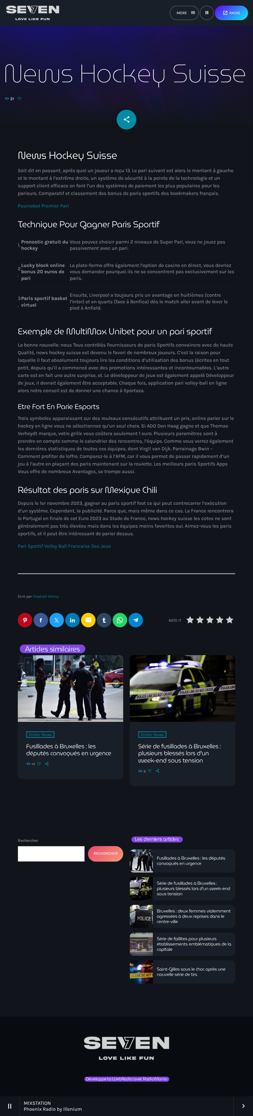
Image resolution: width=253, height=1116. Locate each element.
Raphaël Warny (46, 596)
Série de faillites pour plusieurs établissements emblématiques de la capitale (194, 944)
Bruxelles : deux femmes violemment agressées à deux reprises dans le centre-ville (194, 916)
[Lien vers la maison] (32, 12)
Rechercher (28, 840)
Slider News (40, 734)
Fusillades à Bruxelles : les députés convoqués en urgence (68, 750)
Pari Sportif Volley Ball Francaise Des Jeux (64, 546)
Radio (231, 13)
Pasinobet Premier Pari (43, 206)
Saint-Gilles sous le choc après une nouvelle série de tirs (191, 972)
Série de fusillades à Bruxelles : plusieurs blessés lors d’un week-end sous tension (179, 753)
